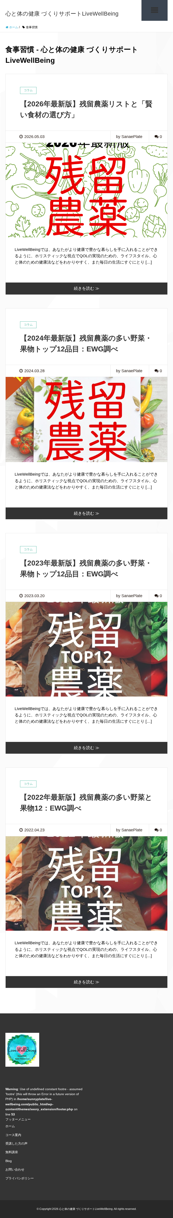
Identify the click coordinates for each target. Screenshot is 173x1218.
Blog (8, 1161)
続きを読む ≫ (86, 288)
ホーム (10, 1126)
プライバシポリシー (19, 1178)
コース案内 (13, 1135)
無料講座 (11, 1152)
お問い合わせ (14, 1169)
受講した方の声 (16, 1143)
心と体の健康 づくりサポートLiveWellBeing (61, 13)
